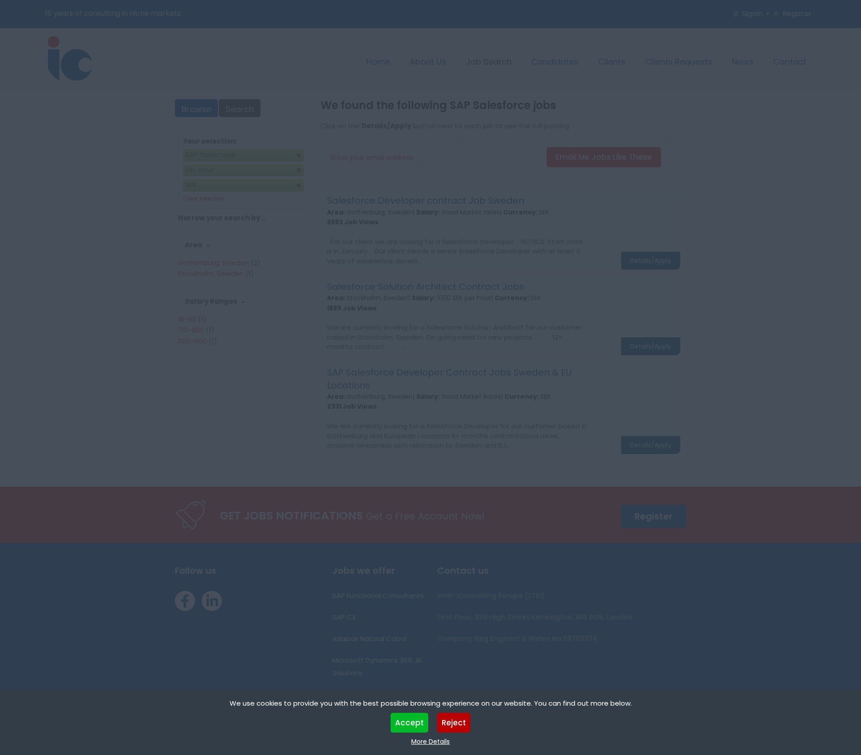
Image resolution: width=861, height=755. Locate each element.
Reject (454, 722)
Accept (409, 722)
